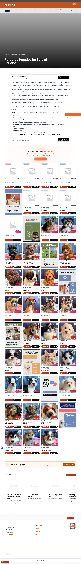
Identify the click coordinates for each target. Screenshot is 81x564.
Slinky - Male (27, 342)
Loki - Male (63, 315)
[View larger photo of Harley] (57, 271)
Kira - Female (45, 449)
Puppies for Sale (14, 9)
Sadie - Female (64, 235)
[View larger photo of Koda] (39, 271)
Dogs (6, 56)
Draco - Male (27, 182)
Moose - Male (9, 235)
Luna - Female (9, 449)
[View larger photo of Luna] (20, 431)
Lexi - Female (45, 315)
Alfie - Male (9, 422)
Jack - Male (45, 342)
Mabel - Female (10, 262)
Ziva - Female (9, 395)
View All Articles (71, 475)
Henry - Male (64, 342)
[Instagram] (9, 554)
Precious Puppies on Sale (55, 496)
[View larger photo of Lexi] (57, 297)
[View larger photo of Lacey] (75, 244)
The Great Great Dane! (33, 496)
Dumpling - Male (46, 422)
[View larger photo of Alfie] (20, 404)
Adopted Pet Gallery (39, 530)
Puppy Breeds (29, 9)
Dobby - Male (45, 208)
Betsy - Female (28, 422)
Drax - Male (45, 368)
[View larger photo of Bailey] (57, 217)
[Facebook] (7, 554)
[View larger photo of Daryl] (20, 271)
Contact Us (37, 531)
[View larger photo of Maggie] (75, 351)
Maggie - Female (64, 368)
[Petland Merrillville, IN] (10, 5)
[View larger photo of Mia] (39, 431)
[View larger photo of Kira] (57, 431)
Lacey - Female (64, 262)
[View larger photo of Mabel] (20, 244)
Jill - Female (9, 368)
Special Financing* (38, 527)
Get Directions (10, 534)
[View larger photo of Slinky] (39, 324)
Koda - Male (27, 289)
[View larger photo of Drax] (57, 351)
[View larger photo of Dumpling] (57, 404)
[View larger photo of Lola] (20, 297)
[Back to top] (75, 518)
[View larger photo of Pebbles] (75, 377)
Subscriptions (46, 9)
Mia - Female (27, 449)
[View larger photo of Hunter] (39, 297)
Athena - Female (10, 182)
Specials (35, 9)
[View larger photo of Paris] (39, 377)
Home (6, 54)
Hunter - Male (27, 315)
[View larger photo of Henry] (75, 324)
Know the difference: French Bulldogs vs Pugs (14, 496)
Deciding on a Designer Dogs (74, 496)
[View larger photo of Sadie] (75, 217)
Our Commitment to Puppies (56, 9)
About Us (37, 528)
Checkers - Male (46, 182)
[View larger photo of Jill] (20, 351)
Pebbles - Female (65, 395)
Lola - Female (9, 315)
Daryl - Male (9, 289)
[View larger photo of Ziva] (20, 377)
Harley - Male (45, 289)
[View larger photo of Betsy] (39, 404)
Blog (12, 11)
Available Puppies (38, 525)
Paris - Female (27, 395)
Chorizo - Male (27, 208)
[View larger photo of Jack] (57, 324)
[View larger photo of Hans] (39, 244)
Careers (40, 9)
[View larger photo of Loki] (75, 297)
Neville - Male (64, 208)
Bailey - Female (46, 235)
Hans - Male (27, 262)
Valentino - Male (65, 182)
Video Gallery (22, 9)
